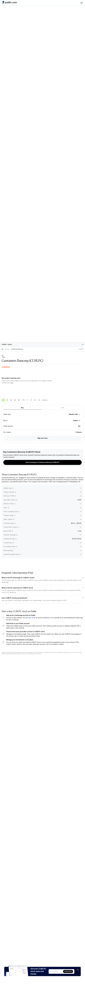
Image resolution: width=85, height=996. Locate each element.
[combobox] (75, 414)
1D (3, 400)
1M (11, 400)
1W (7, 400)
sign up (30, 618)
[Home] (9, 2)
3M (15, 400)
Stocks (7, 349)
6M (19, 400)
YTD (23, 400)
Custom (44, 400)
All (39, 400)
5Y (31, 400)
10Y (35, 400)
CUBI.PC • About (7, 344)
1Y (27, 400)
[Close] (78, 969)
